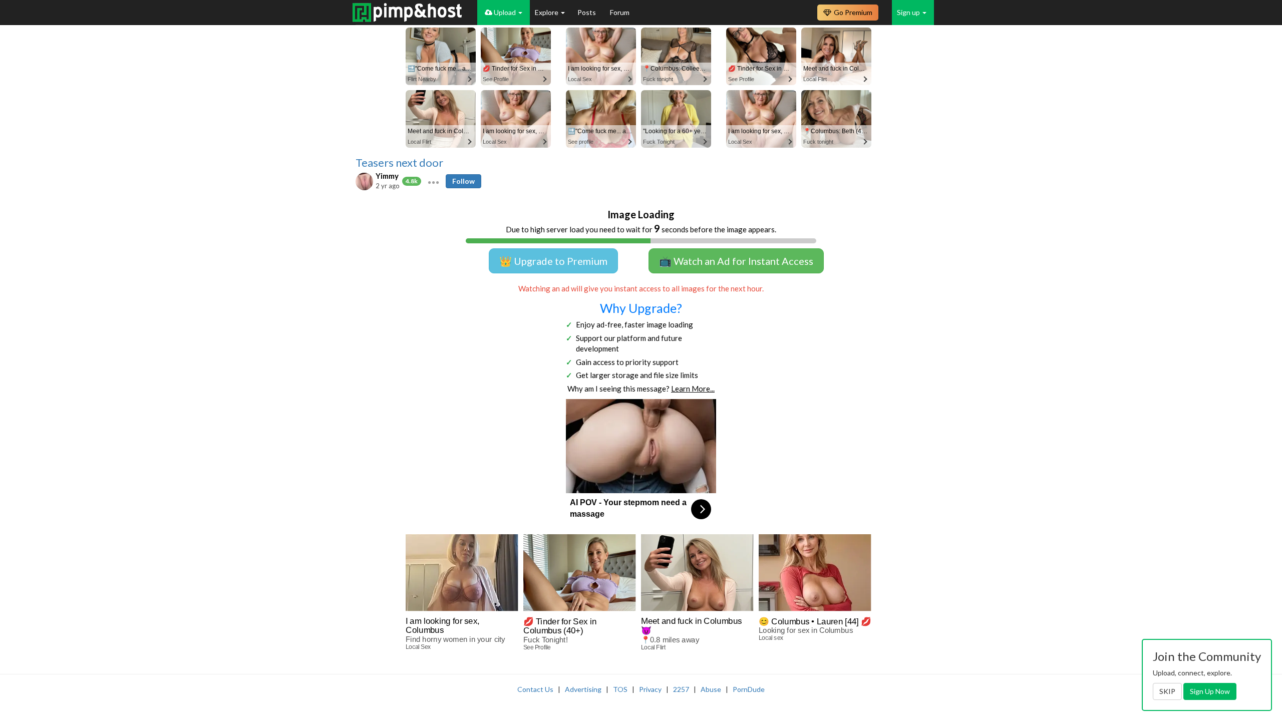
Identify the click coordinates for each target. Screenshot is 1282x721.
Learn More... (693, 388)
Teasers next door (399, 162)
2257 (681, 689)
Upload (504, 12)
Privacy (650, 689)
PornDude (749, 689)
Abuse (711, 689)
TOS (620, 689)
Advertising (583, 689)
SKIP (1167, 691)
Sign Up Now (1210, 691)
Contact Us (535, 689)
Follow (463, 181)
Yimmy (387, 175)
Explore (547, 12)
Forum (619, 12)
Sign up (909, 12)
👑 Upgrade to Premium (553, 261)
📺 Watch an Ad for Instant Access (736, 261)
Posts (587, 12)
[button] (433, 181)
